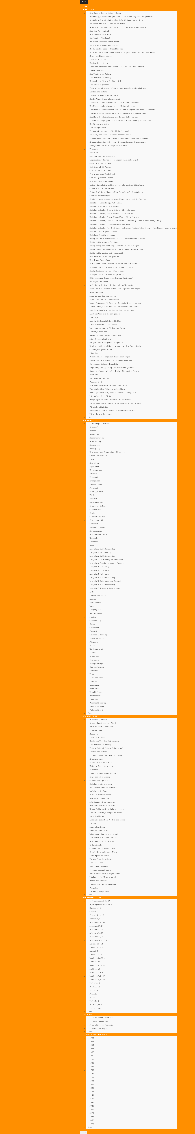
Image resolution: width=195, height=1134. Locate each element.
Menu (84, 2)
